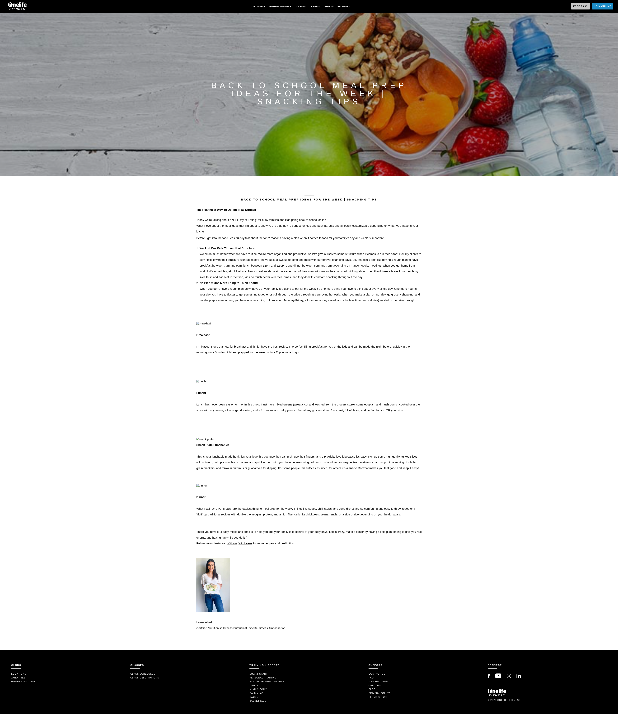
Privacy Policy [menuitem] (379, 693)
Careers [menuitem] (375, 685)
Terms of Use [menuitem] (378, 697)
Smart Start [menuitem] (258, 674)
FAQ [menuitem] (371, 677)
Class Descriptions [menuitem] (144, 677)
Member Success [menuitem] (23, 681)
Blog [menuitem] (372, 689)
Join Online (602, 6)
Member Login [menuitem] (379, 681)
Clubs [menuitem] (16, 665)
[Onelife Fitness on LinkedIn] (518, 677)
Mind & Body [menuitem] (258, 689)
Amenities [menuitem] (18, 677)
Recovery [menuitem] (343, 6)
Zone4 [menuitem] (253, 685)
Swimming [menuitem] (256, 693)
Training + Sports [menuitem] (264, 665)
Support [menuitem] (376, 665)
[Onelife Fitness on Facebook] (489, 677)
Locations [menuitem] (258, 6)
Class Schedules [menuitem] (142, 674)
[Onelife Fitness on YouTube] (498, 677)
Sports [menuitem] (329, 6)
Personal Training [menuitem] (263, 677)
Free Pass (580, 6)
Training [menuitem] (314, 6)
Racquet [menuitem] (255, 697)
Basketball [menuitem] (257, 701)
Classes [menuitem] (300, 6)
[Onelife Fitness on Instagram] (509, 677)
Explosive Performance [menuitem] (267, 681)
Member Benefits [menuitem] (280, 6)
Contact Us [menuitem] (377, 674)
